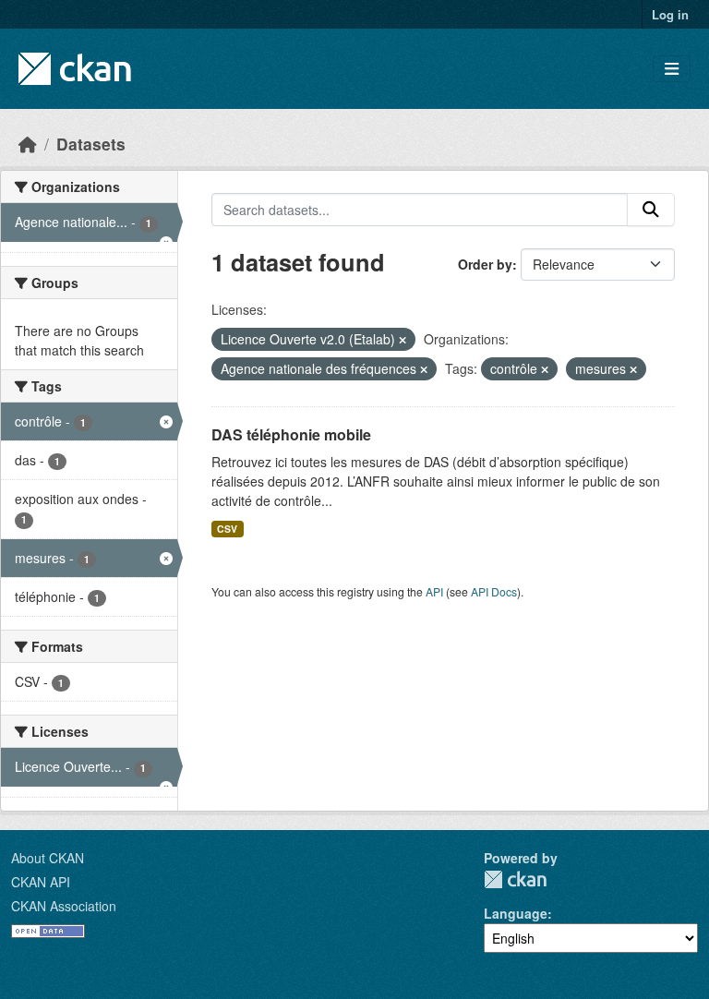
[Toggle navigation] (672, 68)
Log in (670, 14)
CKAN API (40, 882)
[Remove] (402, 339)
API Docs (494, 591)
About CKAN (47, 858)
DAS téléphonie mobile (291, 434)
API (434, 591)
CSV (227, 529)
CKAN (515, 879)
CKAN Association (63, 906)
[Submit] (651, 209)
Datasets (91, 143)
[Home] (27, 143)
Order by (485, 264)
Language (515, 913)
